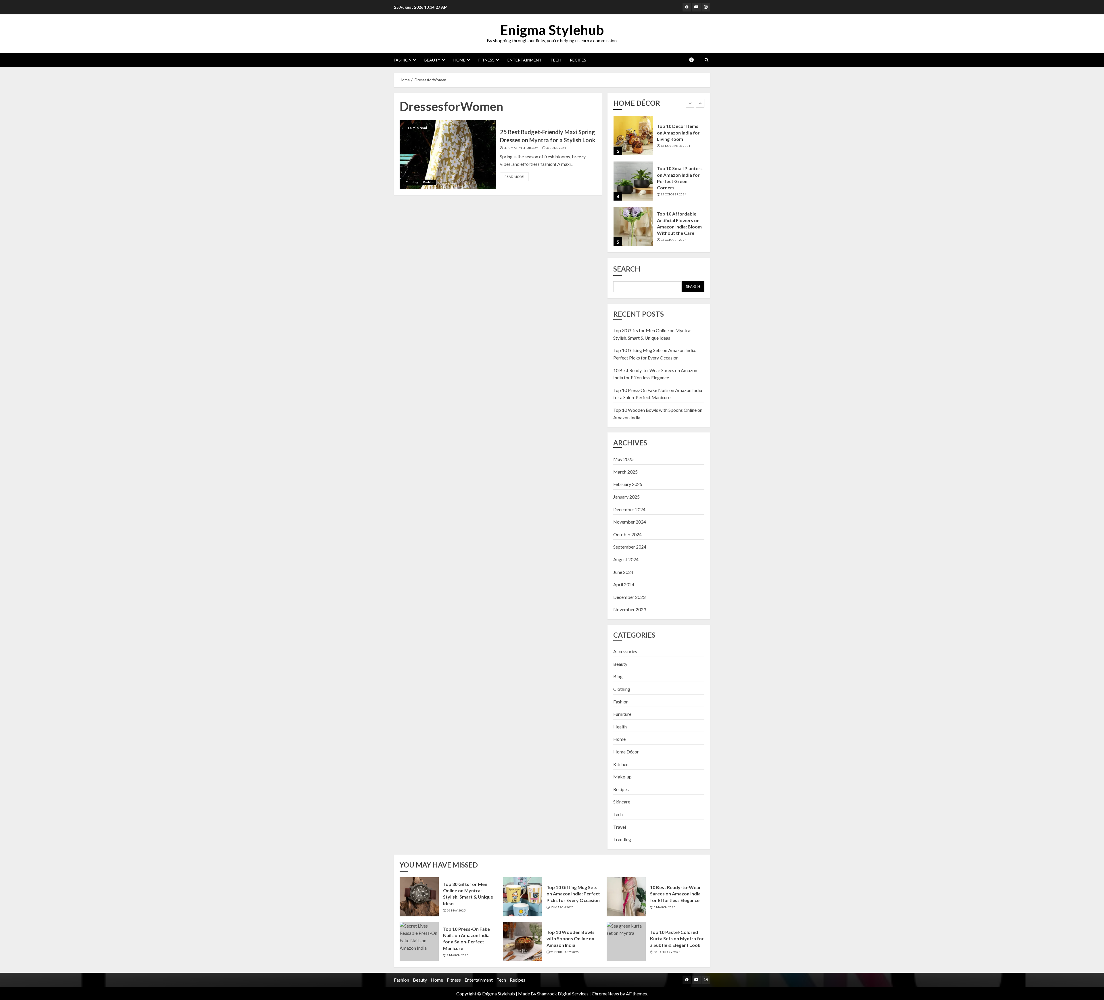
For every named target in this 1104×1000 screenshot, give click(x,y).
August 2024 (626, 559)
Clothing (412, 182)
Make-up (622, 776)
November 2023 (629, 609)
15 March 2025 (562, 907)
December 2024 (629, 509)
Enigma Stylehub (552, 30)
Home (459, 59)
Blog (618, 676)
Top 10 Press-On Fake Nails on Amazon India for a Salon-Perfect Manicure (466, 938)
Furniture (622, 714)
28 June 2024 (556, 147)
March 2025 (625, 471)
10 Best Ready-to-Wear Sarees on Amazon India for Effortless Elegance (675, 893)
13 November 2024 (675, 145)
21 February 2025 (564, 952)
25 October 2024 (674, 194)
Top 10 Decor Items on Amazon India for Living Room (678, 132)
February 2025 (627, 484)
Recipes (578, 59)
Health (620, 726)
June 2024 (623, 572)
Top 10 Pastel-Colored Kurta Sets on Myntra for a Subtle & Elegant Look (677, 938)
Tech (555, 59)
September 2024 (629, 546)
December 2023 (629, 597)
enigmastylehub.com (520, 147)
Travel (619, 827)
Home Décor (626, 751)
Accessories (625, 651)
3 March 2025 (458, 955)
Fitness (486, 59)
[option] (658, 138)
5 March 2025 (665, 907)
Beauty (432, 59)
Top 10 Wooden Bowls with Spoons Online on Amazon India (571, 938)
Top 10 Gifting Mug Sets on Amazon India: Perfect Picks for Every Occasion (573, 893)
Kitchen (620, 764)
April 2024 (623, 584)
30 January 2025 (667, 952)
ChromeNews (605, 993)
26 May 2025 (456, 910)
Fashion (402, 59)
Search (626, 269)
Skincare (621, 801)
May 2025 (623, 459)
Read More (514, 176)
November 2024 (629, 521)
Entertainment (524, 59)
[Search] (706, 60)
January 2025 (626, 496)
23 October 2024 (674, 239)
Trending (622, 839)
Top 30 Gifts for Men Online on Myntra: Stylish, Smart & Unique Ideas (468, 893)
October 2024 (627, 534)
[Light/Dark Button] (694, 60)
